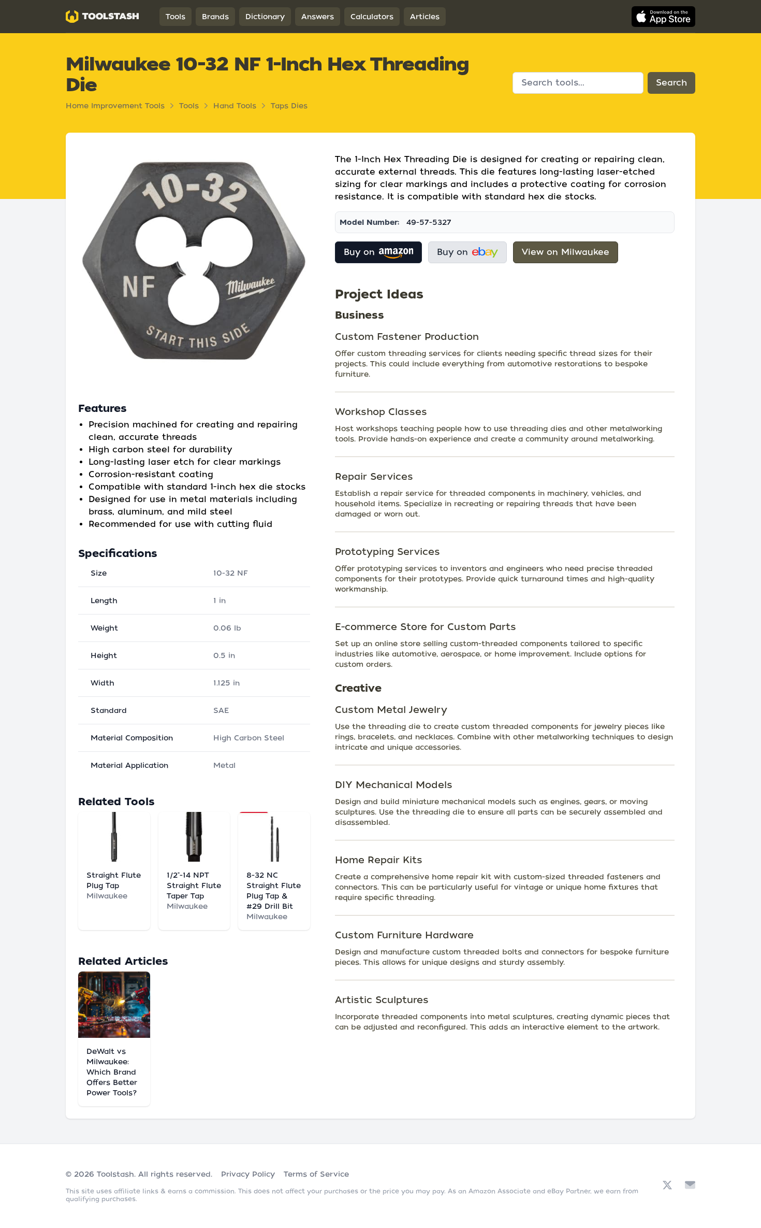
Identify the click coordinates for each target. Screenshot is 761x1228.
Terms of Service (316, 1174)
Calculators (371, 16)
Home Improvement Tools (115, 106)
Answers (317, 16)
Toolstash (115, 1174)
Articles (425, 16)
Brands (215, 16)
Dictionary (265, 16)
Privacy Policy (248, 1174)
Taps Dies (289, 106)
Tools (175, 16)
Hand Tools (234, 106)
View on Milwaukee (565, 252)
